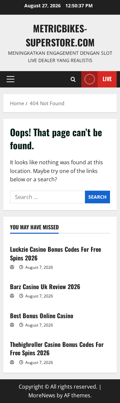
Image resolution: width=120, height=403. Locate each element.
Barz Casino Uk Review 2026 (45, 286)
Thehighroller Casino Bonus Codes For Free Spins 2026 (57, 348)
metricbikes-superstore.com (60, 35)
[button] (10, 79)
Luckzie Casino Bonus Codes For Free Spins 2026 (55, 253)
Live (107, 79)
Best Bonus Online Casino (41, 315)
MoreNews (41, 395)
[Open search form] (73, 79)
